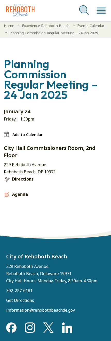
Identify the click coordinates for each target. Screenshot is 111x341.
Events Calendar (90, 25)
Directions (23, 179)
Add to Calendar (27, 134)
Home (9, 25)
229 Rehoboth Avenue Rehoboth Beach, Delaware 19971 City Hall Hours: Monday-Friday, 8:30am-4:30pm (51, 273)
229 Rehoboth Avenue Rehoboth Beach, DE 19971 (30, 168)
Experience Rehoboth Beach (45, 25)
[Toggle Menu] (100, 7)
